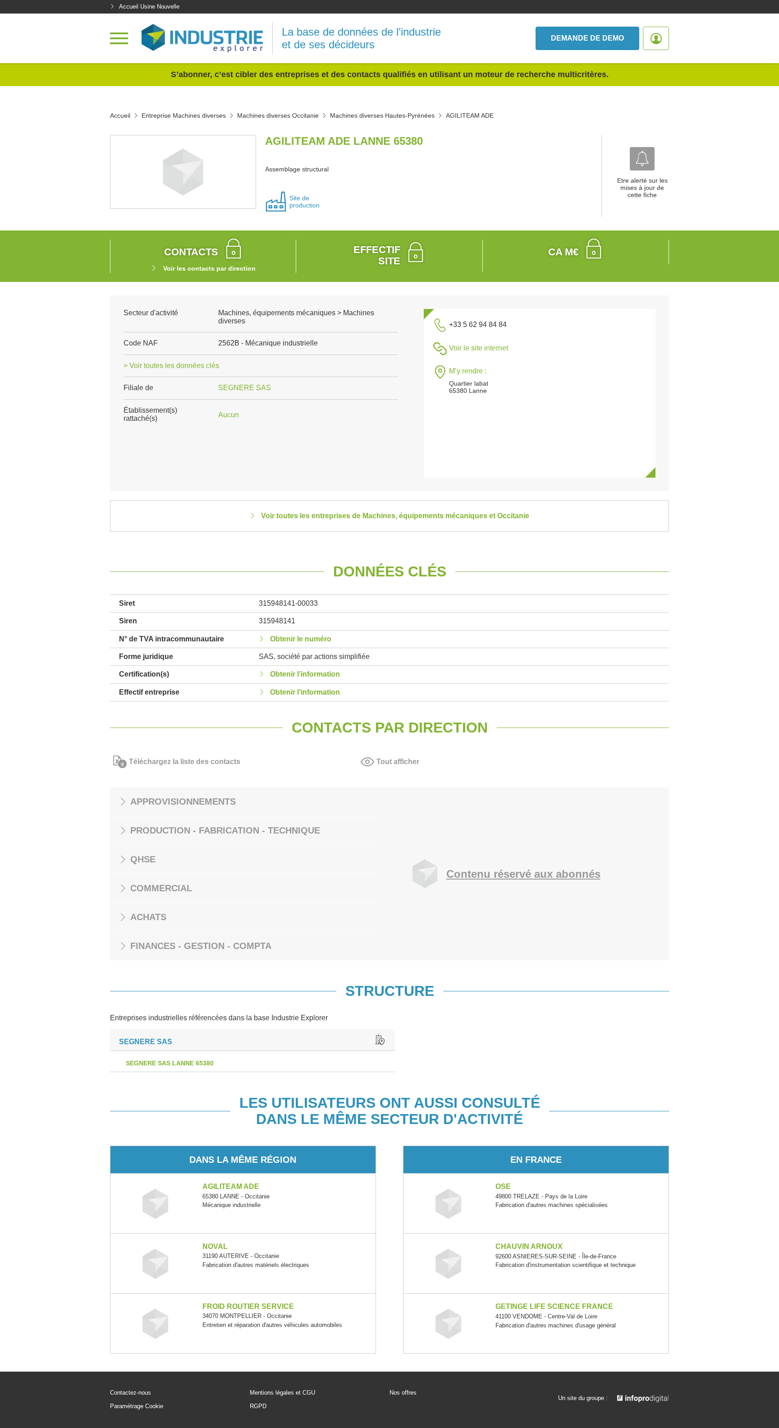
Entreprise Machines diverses (184, 115)
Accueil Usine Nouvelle (149, 6)
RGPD (258, 1406)
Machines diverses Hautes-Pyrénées (382, 115)
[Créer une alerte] (642, 158)
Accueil (120, 115)
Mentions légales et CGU (282, 1393)
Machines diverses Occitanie (278, 115)
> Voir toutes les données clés (171, 365)
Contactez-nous (130, 1393)
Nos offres (403, 1393)
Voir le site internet (478, 348)
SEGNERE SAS (244, 388)
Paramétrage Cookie (136, 1406)
